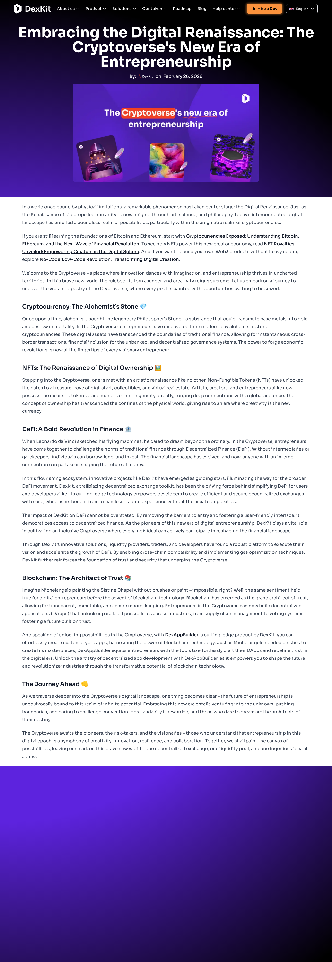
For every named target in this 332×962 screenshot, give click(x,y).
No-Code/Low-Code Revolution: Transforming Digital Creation (109, 259)
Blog (202, 8)
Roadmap (182, 8)
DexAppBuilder (181, 635)
